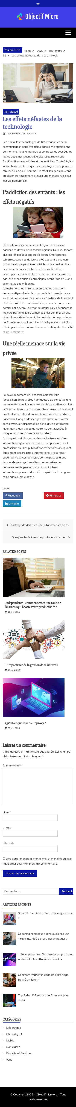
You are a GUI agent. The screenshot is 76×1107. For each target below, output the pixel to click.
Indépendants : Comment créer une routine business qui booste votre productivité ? (33, 605)
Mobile (10, 1040)
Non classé (11, 111)
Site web (8, 843)
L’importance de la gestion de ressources (31, 665)
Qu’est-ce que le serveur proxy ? (25, 723)
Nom (7, 812)
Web (9, 1059)
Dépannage (13, 1027)
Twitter (34, 495)
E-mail (8, 827)
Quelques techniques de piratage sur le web (39, 537)
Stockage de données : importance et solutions (39, 525)
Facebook (13, 495)
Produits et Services (18, 1053)
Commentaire (12, 765)
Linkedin (13, 503)
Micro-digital (14, 1034)
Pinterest (55, 495)
